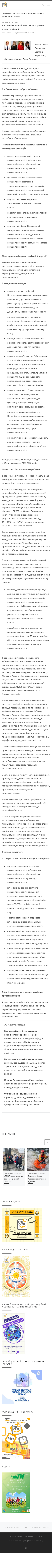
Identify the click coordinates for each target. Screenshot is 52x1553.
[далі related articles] (47, 1142)
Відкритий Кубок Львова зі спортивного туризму (37, 1179)
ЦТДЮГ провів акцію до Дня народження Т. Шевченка (13, 1179)
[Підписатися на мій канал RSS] (26, 1548)
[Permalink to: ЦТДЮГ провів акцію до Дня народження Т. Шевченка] (14, 1159)
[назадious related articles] (41, 1142)
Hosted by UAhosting (35, 1541)
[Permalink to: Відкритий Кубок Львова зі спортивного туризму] (38, 1159)
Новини (15, 14)
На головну (6, 14)
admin (9, 33)
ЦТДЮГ (20, 1537)
